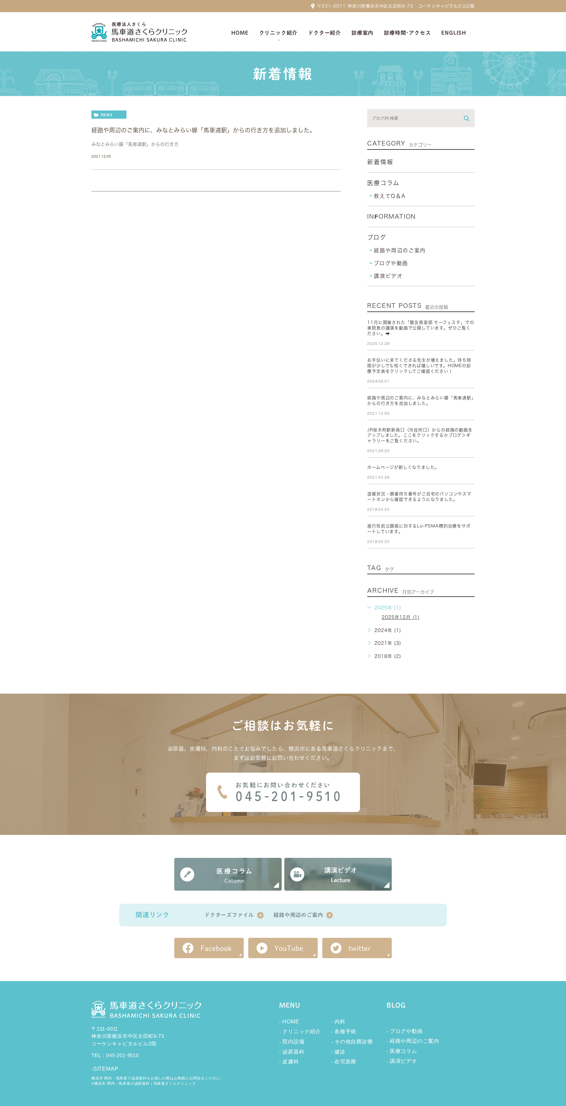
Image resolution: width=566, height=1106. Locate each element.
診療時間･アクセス (407, 32)
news (106, 115)
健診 (340, 1052)
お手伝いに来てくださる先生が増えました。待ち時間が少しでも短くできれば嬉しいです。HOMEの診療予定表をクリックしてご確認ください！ (419, 365)
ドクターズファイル (229, 915)
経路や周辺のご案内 (399, 250)
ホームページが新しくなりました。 (403, 467)
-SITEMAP (104, 1069)
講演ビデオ (388, 276)
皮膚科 (290, 1061)
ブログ (376, 237)
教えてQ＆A (390, 196)
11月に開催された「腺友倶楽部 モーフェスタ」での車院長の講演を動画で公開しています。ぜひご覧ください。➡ (420, 328)
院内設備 (293, 1041)
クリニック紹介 (301, 1031)
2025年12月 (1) (401, 617)
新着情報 (380, 162)
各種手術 (345, 1031)
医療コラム (383, 183)
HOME (290, 1021)
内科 (340, 1021)
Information (391, 216)
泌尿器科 (293, 1052)
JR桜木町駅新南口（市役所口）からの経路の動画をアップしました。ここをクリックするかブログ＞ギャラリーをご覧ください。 (419, 435)
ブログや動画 (391, 263)
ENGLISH (453, 32)
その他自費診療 (353, 1041)
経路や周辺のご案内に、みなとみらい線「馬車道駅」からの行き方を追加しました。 (203, 130)
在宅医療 (345, 1061)
